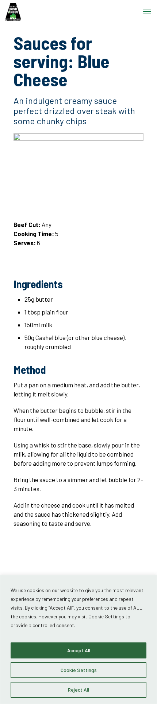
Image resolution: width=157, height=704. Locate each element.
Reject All (78, 690)
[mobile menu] (147, 11)
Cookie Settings (79, 670)
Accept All (78, 650)
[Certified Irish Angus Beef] (13, 11)
